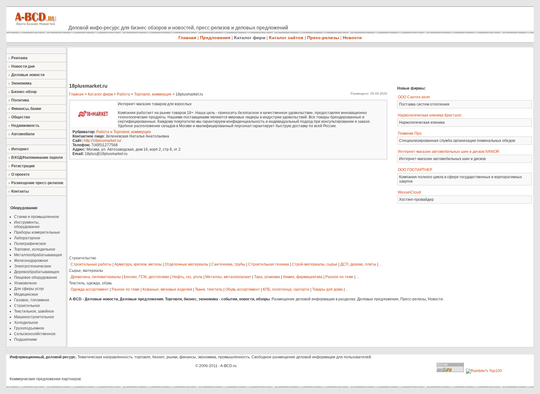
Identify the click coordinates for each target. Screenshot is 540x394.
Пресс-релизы (323, 37)
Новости (352, 37)
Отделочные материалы (186, 264)
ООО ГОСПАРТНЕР (415, 170)
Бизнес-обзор (24, 92)
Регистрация (23, 166)
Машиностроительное (34, 317)
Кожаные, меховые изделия (167, 289)
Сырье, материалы (86, 270)
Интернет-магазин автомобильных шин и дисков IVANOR (448, 151)
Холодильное (26, 322)
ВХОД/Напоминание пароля (37, 157)
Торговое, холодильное (34, 249)
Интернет (20, 149)
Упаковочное (25, 283)
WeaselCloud (409, 192)
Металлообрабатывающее (38, 255)
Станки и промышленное (36, 217)
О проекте (20, 174)
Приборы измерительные (37, 232)
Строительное (27, 305)
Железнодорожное (31, 260)
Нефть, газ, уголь (187, 277)
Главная (187, 37)
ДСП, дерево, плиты (358, 264)
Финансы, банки (26, 108)
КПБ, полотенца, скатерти (286, 289)
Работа (123, 94)
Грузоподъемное (29, 328)
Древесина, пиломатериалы (96, 277)
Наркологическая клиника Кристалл (429, 115)
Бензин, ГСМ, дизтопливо (146, 277)
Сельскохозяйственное (35, 334)
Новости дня (23, 66)
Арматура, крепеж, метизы (138, 264)
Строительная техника (268, 264)
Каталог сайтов (286, 37)
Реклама (19, 58)
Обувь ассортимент (242, 289)
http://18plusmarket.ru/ (102, 140)
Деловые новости (27, 75)
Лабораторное (27, 238)
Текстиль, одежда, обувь (90, 283)
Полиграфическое (30, 243)
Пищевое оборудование (35, 277)
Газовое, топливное (31, 300)
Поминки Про (410, 133)
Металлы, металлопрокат (228, 277)
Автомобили (22, 134)
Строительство (82, 258)
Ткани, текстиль (208, 289)
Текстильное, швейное (34, 311)
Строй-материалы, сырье (315, 264)
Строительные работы (91, 264)
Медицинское (26, 294)
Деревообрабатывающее (36, 272)
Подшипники (25, 339)
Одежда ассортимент (90, 289)
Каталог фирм (249, 37)
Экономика (21, 83)
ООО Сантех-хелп (414, 97)
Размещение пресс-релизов (37, 183)
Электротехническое (32, 266)
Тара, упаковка (267, 277)
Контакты (20, 191)
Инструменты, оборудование (27, 224)
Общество (20, 117)
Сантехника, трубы (228, 264)
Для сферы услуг (29, 289)
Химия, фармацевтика (302, 277)
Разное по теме (339, 277)
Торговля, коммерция (153, 94)
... (380, 264)
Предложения (215, 37)
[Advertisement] (181, 66)
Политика (20, 100)
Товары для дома (327, 289)
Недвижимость (25, 125)
